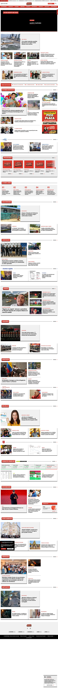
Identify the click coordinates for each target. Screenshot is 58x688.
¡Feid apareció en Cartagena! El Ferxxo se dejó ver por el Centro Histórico (12, 508)
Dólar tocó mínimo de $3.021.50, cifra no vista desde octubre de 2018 (47, 450)
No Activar (10, 548)
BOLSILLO (28, 6)
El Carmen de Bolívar (30, 84)
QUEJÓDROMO (3, 6)
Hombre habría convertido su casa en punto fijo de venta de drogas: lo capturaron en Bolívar (26, 131)
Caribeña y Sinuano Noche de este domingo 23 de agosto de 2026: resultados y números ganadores (47, 55)
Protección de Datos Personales (41, 636)
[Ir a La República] (4, 442)
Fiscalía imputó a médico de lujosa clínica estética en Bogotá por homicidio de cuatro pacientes (47, 147)
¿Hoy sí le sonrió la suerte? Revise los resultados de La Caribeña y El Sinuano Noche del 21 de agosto (19, 433)
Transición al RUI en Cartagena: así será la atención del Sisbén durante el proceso (6, 63)
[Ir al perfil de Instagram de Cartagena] (30, 628)
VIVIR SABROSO (54, 6)
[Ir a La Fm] (4, 139)
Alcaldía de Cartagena (50, 84)
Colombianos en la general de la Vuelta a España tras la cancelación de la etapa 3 (19, 395)
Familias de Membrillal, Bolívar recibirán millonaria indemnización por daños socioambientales (48, 229)
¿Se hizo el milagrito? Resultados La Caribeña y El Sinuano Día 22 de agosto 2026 (29, 419)
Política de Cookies (50, 636)
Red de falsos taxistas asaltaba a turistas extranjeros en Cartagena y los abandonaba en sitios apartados (13, 262)
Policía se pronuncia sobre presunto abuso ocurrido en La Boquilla (34, 253)
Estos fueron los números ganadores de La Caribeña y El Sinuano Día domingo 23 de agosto (13, 112)
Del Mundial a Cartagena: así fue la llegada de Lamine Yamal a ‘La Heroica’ (13, 381)
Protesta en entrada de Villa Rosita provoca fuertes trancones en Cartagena (33, 113)
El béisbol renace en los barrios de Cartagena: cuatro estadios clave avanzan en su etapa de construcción (34, 373)
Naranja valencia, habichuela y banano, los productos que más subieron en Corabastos (19, 476)
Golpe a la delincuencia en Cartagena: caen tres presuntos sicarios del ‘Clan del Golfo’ (32, 63)
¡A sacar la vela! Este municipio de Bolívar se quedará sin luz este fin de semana (33, 571)
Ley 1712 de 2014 (29, 637)
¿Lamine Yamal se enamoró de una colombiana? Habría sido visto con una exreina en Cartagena (34, 510)
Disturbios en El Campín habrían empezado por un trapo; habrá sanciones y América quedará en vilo (49, 295)
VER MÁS (9, 173)
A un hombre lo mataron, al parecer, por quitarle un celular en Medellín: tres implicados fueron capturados (29, 193)
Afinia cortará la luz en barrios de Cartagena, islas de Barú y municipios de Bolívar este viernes (34, 581)
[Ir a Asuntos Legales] (8, 268)
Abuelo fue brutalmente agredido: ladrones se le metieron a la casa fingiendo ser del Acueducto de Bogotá (17, 193)
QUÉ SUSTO (47, 6)
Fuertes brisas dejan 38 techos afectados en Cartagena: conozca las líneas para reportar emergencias (48, 62)
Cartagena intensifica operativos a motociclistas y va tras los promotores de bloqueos (19, 348)
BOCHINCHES (34, 6)
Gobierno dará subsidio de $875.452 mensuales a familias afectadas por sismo (19, 450)
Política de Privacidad (23, 636)
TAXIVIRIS (16, 6)
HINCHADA (22, 6)
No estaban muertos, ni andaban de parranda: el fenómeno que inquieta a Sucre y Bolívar (19, 614)
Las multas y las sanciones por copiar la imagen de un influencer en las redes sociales (48, 276)
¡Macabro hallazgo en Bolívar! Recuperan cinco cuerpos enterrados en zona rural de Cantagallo (29, 599)
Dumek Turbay (40, 84)
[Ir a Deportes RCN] (6, 387)
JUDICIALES (10, 6)
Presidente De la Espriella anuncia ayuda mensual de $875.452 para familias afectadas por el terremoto (18, 147)
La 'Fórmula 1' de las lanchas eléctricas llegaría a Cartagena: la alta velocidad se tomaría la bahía (19, 229)
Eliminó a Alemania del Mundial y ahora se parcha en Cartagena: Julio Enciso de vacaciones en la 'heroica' (34, 382)
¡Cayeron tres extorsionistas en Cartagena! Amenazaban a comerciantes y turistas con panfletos (48, 76)
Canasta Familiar (3, 0)
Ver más (54, 89)
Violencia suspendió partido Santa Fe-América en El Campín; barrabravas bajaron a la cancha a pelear (49, 303)
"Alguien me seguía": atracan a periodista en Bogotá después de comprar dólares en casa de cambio (40, 193)
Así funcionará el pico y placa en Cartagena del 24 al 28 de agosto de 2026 (49, 105)
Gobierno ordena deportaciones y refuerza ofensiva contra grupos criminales (18, 276)
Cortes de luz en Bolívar (18, 84)
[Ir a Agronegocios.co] (21, 461)
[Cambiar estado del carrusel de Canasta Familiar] (7, 1)
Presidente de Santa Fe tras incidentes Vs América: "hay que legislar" (47, 395)
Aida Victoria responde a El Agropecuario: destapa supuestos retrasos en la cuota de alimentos (49, 311)
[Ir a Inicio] (29, 3)
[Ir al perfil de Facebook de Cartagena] (27, 628)
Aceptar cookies (49, 685)
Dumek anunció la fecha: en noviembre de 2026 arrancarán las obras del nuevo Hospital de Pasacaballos (19, 64)
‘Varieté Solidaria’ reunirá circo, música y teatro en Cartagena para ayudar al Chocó (30, 531)
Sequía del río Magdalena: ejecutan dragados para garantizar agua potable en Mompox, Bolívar (33, 96)
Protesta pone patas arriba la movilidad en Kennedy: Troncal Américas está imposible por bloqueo (6, 193)
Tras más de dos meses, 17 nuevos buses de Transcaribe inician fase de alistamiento (29, 334)
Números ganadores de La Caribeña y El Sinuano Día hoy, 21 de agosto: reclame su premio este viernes (48, 433)
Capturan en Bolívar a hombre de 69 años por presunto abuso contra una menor (34, 264)
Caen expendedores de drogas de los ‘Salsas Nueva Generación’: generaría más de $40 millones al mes (20, 76)
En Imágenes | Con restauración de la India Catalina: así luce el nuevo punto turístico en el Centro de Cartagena (19, 546)
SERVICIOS (41, 6)
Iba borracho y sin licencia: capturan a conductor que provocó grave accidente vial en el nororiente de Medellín (51, 193)
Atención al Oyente (31, 636)
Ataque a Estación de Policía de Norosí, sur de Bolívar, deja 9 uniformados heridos (30, 214)
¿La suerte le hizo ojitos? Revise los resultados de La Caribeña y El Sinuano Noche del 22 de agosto (25, 121)
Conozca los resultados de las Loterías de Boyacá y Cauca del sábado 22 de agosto (48, 476)
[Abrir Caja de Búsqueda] (55, 3)
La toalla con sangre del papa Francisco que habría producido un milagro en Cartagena (48, 614)
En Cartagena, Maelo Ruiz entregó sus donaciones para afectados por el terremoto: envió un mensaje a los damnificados (34, 501)
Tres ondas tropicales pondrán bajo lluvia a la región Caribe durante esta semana (29, 43)
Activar (3, 548)
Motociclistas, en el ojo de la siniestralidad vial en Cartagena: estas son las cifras (47, 348)
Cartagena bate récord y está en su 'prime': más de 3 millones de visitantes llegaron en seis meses (48, 546)
